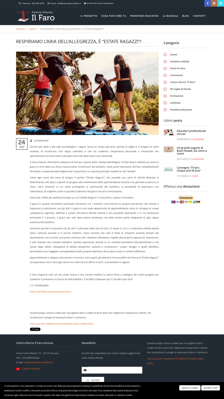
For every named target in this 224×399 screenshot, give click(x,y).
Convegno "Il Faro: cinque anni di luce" (189, 169)
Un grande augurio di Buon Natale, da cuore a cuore (192, 150)
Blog (185, 15)
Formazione (176, 95)
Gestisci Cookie (190, 387)
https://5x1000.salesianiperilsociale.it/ (50, 291)
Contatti (199, 15)
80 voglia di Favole (180, 89)
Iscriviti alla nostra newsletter (100, 3)
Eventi (32, 29)
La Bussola (170, 15)
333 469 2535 (38, 3)
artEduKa (175, 102)
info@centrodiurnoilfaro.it (69, 3)
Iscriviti (94, 380)
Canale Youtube (31, 368)
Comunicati (176, 75)
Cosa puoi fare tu (113, 15)
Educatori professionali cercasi (191, 132)
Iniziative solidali (179, 61)
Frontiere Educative (144, 15)
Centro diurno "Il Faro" (183, 82)
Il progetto (89, 15)
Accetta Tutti (210, 387)
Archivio (20, 29)
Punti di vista (177, 68)
